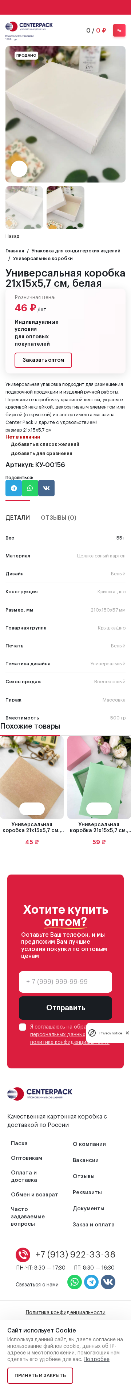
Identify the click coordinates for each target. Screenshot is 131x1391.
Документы (88, 1208)
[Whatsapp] (74, 1282)
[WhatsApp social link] (56, 7)
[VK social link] (65, 7)
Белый (118, 573)
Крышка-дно (112, 591)
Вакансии (86, 1160)
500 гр (118, 717)
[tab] (17, 513)
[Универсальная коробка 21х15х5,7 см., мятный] (99, 777)
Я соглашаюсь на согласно (70, 1035)
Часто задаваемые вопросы (28, 1217)
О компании (89, 1144)
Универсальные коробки (43, 258)
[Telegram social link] (75, 7)
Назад (12, 236)
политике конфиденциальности (70, 1042)
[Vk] (108, 1282)
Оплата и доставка (24, 1176)
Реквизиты (87, 1192)
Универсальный (108, 663)
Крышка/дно (112, 627)
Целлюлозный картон (101, 555)
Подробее (97, 1359)
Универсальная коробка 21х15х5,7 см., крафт (32, 831)
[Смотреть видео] (19, 169)
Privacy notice (110, 1033)
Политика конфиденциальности (66, 1312)
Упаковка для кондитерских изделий (76, 250)
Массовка (114, 700)
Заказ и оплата (94, 1225)
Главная (14, 250)
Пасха (19, 1143)
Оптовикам (26, 1158)
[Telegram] (91, 1282)
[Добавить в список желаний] (38, 808)
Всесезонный (110, 681)
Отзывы (84, 1176)
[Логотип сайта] (29, 25)
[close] (127, 1033)
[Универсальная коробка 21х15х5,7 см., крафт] (32, 777)
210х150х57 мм (108, 610)
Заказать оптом (43, 360)
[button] (118, 114)
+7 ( (76, 1254)
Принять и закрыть (40, 1375)
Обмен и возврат (34, 1195)
